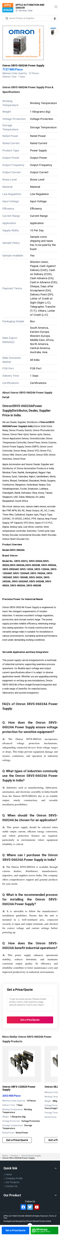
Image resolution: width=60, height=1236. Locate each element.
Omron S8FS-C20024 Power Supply (18, 1088)
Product (14, 1155)
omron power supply (31, 1155)
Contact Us (11, 1186)
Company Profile (14, 1178)
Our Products (12, 1182)
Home (5, 1155)
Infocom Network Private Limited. (38, 1221)
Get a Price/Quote (15, 1230)
